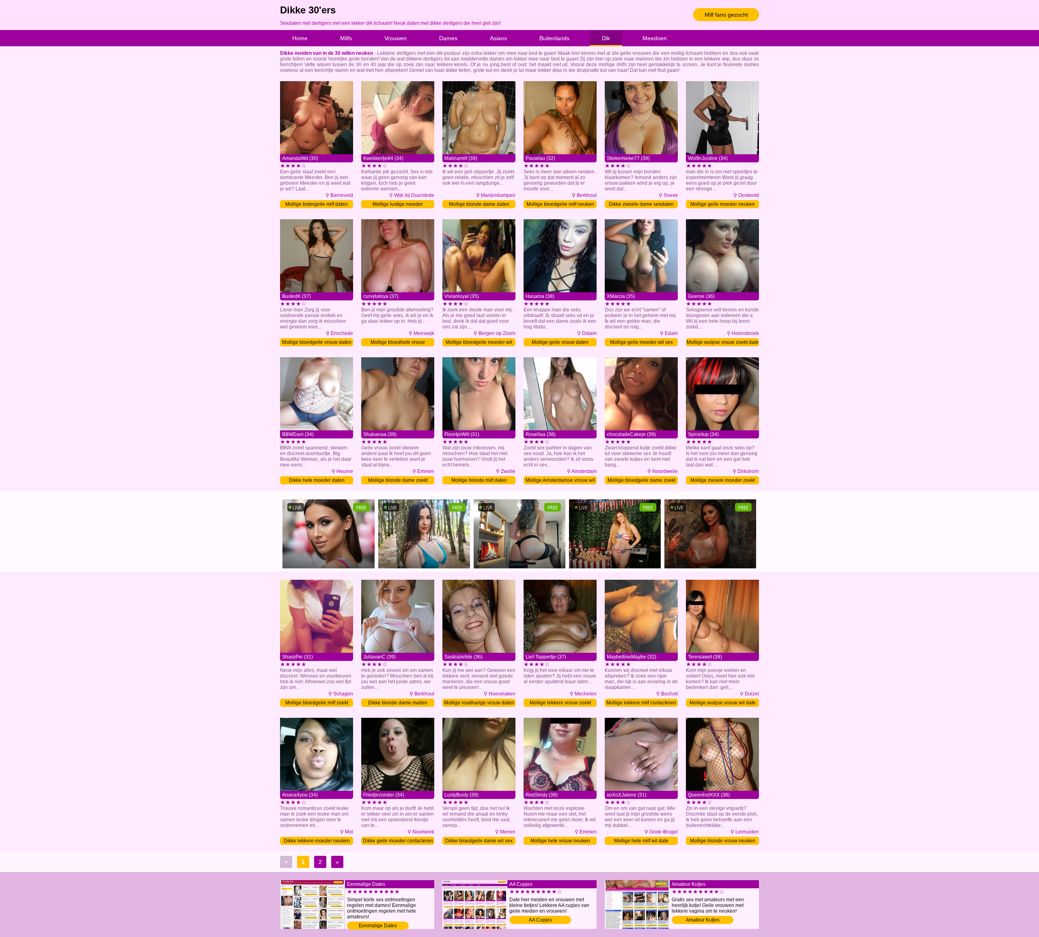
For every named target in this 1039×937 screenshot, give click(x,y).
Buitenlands (554, 38)
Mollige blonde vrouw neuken (722, 841)
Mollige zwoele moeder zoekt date (722, 480)
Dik (606, 38)
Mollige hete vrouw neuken (560, 841)
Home (300, 38)
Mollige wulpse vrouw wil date (723, 703)
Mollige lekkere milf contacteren (641, 703)
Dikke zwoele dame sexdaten (641, 204)
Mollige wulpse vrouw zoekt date (723, 342)
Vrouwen (395, 38)
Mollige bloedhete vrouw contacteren (398, 342)
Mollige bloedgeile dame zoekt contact (641, 480)
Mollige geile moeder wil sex (641, 342)
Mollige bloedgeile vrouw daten (316, 342)
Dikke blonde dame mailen (397, 703)
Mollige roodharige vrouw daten (479, 703)
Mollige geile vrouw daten (560, 342)
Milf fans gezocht (726, 14)
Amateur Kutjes (703, 920)
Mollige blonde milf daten (479, 480)
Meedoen (654, 38)
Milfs (346, 38)
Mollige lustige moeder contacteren (398, 204)
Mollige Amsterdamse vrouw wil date (560, 480)
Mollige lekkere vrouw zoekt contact (560, 703)
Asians (498, 38)
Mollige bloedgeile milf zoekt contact (316, 703)
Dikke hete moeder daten (317, 480)
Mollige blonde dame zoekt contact (398, 480)
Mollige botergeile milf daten (316, 204)
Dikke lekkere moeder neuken (317, 841)
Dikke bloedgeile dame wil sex (479, 841)
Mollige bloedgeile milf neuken (560, 204)
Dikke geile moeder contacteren (398, 841)
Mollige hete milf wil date (641, 841)
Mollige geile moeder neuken (722, 204)
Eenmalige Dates (378, 925)
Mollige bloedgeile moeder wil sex (479, 342)
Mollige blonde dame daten (479, 204)
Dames (448, 38)
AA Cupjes (540, 920)
